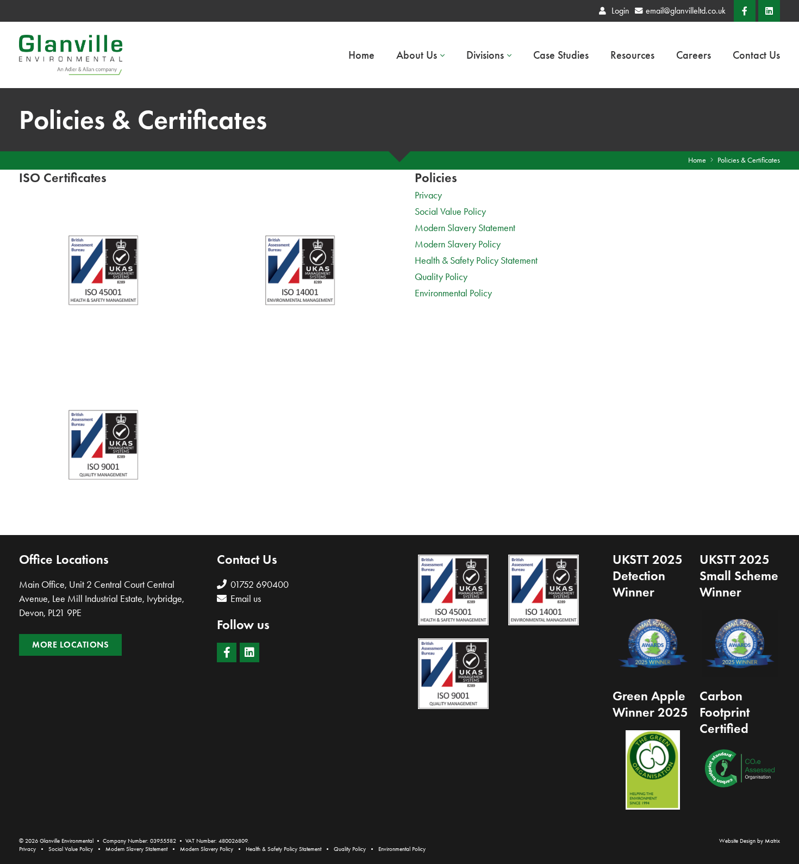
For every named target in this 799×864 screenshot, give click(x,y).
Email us (244, 599)
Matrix (772, 840)
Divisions (485, 54)
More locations (70, 644)
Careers (693, 54)
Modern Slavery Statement (465, 228)
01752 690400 (258, 584)
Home (361, 54)
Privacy (428, 195)
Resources (632, 54)
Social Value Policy (450, 211)
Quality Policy (441, 277)
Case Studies (561, 54)
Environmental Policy (453, 293)
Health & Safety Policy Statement (476, 260)
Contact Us (756, 54)
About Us (416, 54)
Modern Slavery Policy (458, 244)
